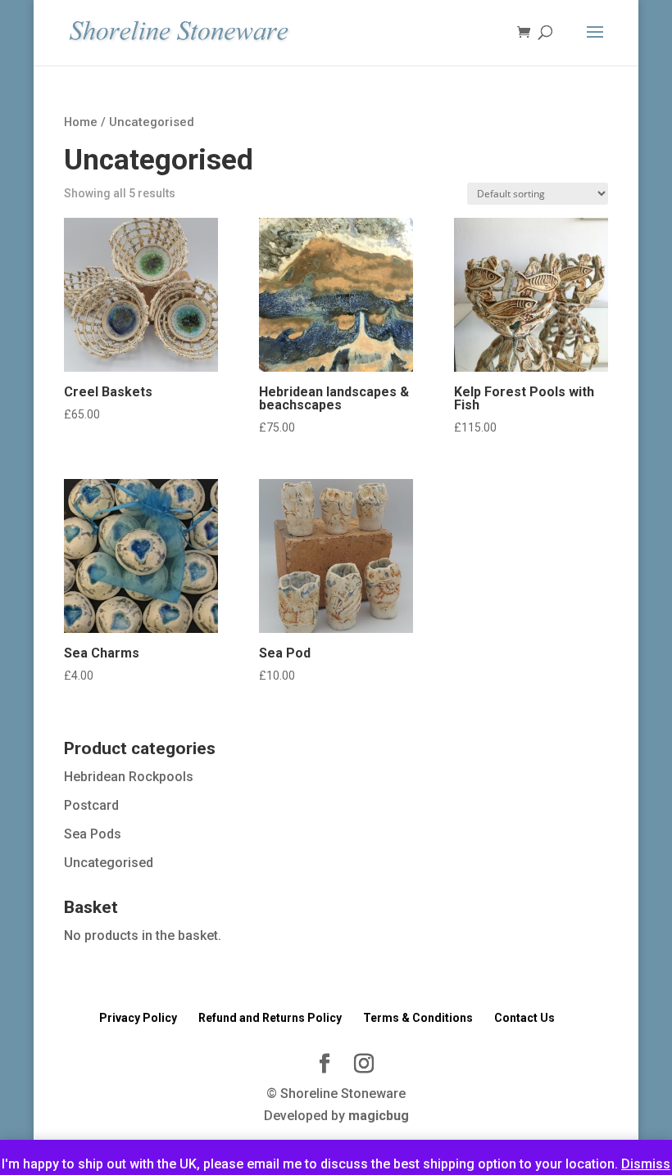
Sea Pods (92, 834)
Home (81, 122)
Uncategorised (108, 862)
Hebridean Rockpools (128, 776)
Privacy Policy (138, 1017)
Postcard (91, 805)
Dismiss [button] (645, 1164)
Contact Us (524, 1017)
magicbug (378, 1115)
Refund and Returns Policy (270, 1017)
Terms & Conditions (418, 1017)
